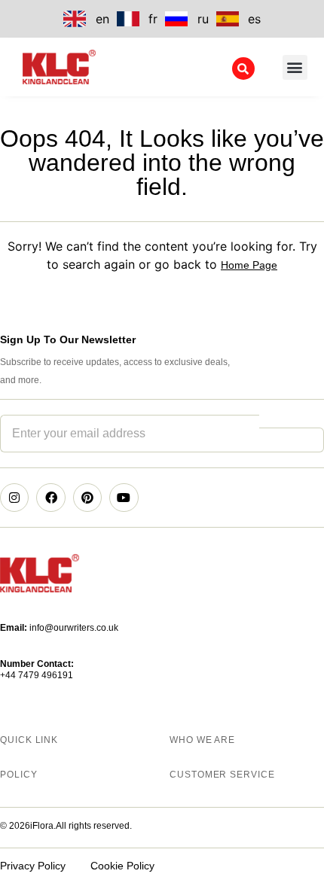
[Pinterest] (87, 497)
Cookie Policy (122, 866)
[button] (295, 67)
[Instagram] (14, 497)
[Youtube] (123, 497)
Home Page (249, 265)
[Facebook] (50, 497)
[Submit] (291, 440)
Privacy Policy (33, 866)
